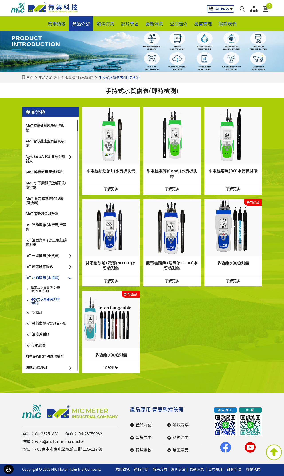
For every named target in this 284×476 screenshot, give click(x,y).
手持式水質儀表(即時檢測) (45, 301)
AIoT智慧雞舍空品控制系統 (45, 143)
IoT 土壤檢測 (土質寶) (42, 255)
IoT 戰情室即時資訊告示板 (46, 323)
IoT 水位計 (34, 312)
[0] (265, 9)
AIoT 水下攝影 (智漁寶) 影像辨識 (46, 185)
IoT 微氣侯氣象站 (39, 266)
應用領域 (56, 23)
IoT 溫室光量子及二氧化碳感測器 (46, 242)
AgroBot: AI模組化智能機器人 (45, 158)
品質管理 (203, 23)
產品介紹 (81, 23)
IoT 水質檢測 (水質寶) (75, 77)
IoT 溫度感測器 (37, 334)
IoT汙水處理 (35, 345)
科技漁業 (181, 437)
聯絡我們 (227, 23)
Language (222, 8)
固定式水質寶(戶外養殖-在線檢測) (45, 289)
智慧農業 (144, 437)
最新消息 (154, 23)
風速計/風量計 (36, 367)
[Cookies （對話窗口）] (9, 469)
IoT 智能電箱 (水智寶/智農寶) (46, 227)
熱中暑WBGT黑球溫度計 (45, 356)
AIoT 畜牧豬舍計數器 (42, 213)
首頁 (29, 77)
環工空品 (181, 450)
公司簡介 (178, 23)
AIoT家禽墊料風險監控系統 (45, 128)
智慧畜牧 (144, 450)
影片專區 (130, 23)
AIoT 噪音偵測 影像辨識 (44, 171)
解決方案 (105, 23)
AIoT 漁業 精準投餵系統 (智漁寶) (44, 200)
